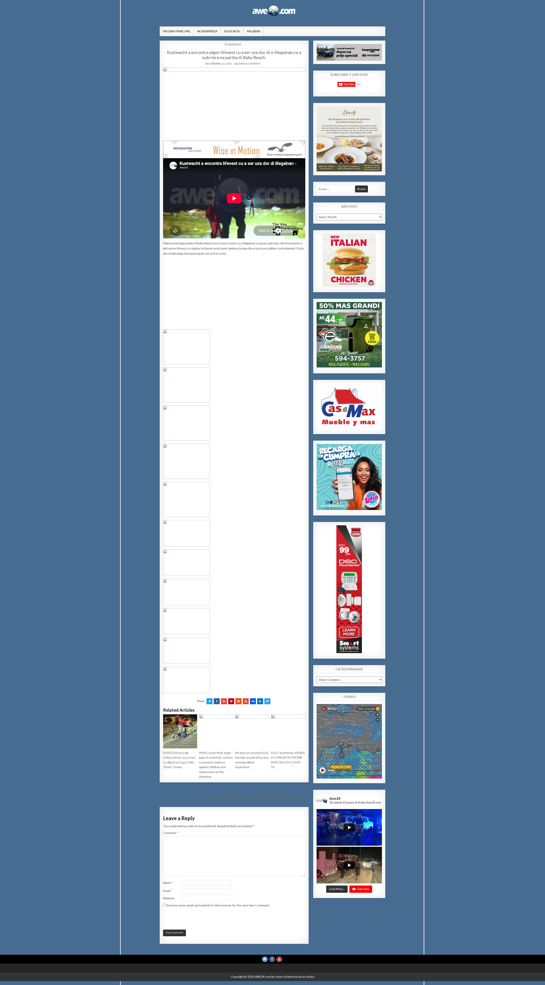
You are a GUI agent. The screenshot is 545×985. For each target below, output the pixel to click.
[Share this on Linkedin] (260, 701)
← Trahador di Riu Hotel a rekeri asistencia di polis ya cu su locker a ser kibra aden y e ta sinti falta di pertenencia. (234, 793)
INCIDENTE (234, 44)
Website (169, 898)
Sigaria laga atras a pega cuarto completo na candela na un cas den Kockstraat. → (255, 798)
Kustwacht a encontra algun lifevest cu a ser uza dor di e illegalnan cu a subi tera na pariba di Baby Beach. (234, 55)
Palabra (253, 31)
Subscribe (363, 889)
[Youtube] (279, 959)
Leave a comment (249, 63)
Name (168, 882)
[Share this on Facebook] (217, 701)
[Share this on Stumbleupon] (246, 701)
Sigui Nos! (232, 31)
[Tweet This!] (209, 701)
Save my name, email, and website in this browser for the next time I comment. (218, 905)
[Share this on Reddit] (238, 701)
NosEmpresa (207, 31)
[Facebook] (272, 959)
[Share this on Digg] (253, 701)
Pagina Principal (177, 31)
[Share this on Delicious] (267, 701)
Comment (170, 833)
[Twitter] (265, 959)
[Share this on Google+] (224, 701)
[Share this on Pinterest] (231, 701)
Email (167, 891)
